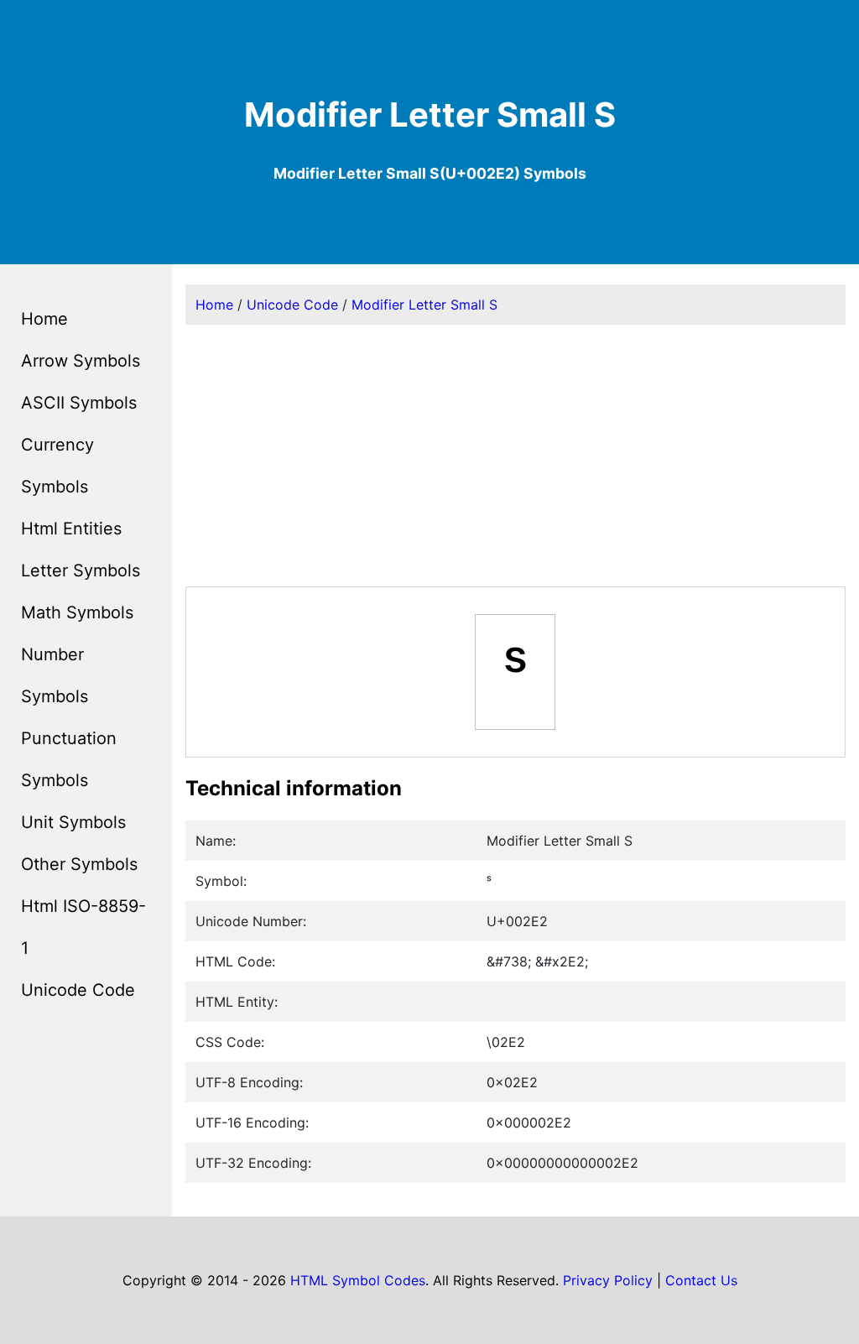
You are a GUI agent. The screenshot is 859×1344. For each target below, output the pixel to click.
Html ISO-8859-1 (83, 927)
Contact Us (701, 1280)
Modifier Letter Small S (424, 304)
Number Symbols (54, 675)
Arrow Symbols (80, 361)
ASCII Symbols (79, 403)
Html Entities (71, 528)
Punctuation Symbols (69, 759)
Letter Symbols (80, 570)
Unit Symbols (73, 822)
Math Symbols (77, 612)
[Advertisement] (515, 455)
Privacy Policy (608, 1280)
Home (44, 319)
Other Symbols (79, 864)
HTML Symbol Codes (357, 1280)
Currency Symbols (57, 466)
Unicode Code (78, 990)
